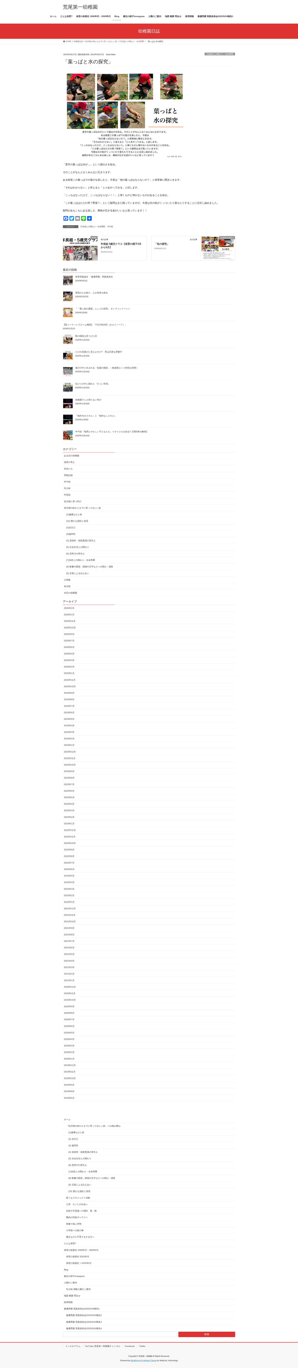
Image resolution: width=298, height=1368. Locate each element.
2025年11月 (69, 621)
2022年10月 (70, 843)
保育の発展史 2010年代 (77, 1256)
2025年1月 (69, 673)
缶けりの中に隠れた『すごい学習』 (92, 384)
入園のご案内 (70, 1282)
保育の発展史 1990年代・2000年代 (81, 1250)
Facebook (130, 1346)
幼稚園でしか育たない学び (88, 400)
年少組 (67, 488)
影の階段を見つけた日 (86, 336)
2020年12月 (70, 987)
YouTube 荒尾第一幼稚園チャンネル (102, 1346)
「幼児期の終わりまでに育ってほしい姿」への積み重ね (93, 1126)
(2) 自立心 (73, 1139)
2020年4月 (69, 1039)
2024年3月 (69, 732)
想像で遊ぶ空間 (73, 1224)
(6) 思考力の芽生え (75, 553)
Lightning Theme (149, 1360)
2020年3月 (69, 1045)
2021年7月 (69, 941)
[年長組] (80, 245)
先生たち (68, 468)
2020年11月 (69, 993)
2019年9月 (69, 1085)
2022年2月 (69, 895)
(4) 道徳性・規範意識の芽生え (81, 540)
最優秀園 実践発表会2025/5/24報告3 (84, 1322)
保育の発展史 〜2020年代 (78, 1263)
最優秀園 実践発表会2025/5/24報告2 (84, 1315)
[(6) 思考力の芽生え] (217, 248)
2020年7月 (69, 1019)
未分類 (67, 586)
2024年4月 (69, 725)
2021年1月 (69, 980)
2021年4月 (69, 961)
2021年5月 (69, 954)
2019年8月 (69, 1091)
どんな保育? (70, 1243)
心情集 (67, 580)
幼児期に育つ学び (72, 501)
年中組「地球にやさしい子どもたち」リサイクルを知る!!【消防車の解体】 (111, 431)
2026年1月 (69, 614)
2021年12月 (70, 908)
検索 (206, 1334)
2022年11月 (69, 836)
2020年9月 (69, 1006)
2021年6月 (69, 947)
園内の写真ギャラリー (77, 1217)
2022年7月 (69, 862)
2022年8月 (69, 856)
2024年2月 (69, 738)
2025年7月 (69, 640)
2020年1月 (69, 1058)
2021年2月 (69, 974)
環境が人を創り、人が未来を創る (91, 292)
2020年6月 (69, 1026)
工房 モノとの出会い (77, 1204)
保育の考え (69, 462)
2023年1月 (69, 823)
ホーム (67, 1119)
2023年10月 (70, 765)
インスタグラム (72, 1346)
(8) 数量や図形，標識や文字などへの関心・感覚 (89, 566)
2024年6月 (69, 712)
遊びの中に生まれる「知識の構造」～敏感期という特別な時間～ (106, 368)
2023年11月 (69, 758)
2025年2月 (69, 666)
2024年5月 (69, 719)
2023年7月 (69, 784)
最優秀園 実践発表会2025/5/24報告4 (84, 1328)
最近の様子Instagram (74, 1276)
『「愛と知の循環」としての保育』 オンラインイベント (102, 308)
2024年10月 (70, 686)
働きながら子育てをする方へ (80, 1237)
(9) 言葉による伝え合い (77, 573)
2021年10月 (70, 921)
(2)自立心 (70, 527)
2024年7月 (69, 706)
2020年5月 (69, 1032)
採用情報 (68, 1302)
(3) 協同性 (73, 1145)
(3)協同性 (70, 534)
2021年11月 (69, 915)
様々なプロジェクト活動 (78, 1198)
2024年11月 (69, 680)
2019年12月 (70, 1065)
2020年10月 (70, 1000)
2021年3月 (69, 967)
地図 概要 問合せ (72, 1295)
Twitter (142, 1346)
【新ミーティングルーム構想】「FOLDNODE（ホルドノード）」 (95, 324)
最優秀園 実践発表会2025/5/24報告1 (82, 1308)
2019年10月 (70, 1078)
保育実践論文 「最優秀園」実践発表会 (94, 276)
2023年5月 (69, 797)
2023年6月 (69, 791)
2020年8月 (69, 1013)
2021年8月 (69, 934)
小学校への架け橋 (75, 1230)
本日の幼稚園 (70, 593)
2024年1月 (69, 745)
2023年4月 (69, 804)
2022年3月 (69, 889)
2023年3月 (69, 810)
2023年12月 (70, 751)
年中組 (110, 226)
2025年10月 (70, 627)
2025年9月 (69, 634)
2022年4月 (69, 882)
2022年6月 (69, 869)
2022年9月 (69, 849)
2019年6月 (69, 1098)
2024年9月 (69, 693)
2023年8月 (69, 778)
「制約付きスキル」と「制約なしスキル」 (96, 416)
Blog (66, 1269)
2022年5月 (69, 875)
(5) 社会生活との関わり (77, 547)
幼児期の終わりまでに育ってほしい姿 (82, 508)
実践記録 (68, 475)
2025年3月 (69, 660)
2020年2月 (69, 1052)
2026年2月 (69, 608)
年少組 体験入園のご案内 (78, 1289)
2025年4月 (69, 653)
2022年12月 (70, 830)
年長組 (67, 495)
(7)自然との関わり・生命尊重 (220, 54)
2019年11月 (69, 1072)
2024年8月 (69, 699)
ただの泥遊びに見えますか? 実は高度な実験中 (98, 352)
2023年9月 (69, 771)
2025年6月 (69, 647)
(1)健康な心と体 (74, 514)
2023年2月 (69, 817)
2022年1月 (69, 902)
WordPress (135, 1360)
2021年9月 (69, 928)
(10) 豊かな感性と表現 (77, 521)
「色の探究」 (161, 244)
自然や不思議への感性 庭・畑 (81, 1211)
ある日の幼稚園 (71, 455)
